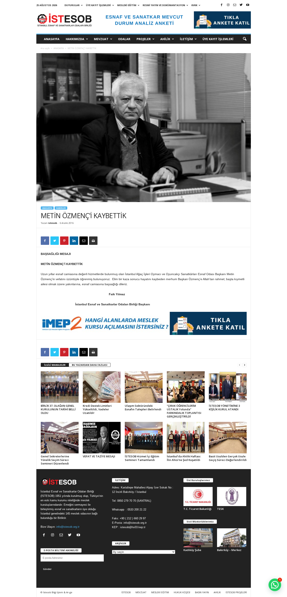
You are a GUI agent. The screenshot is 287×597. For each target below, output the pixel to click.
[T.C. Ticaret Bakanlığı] (198, 496)
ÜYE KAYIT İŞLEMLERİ (98, 5)
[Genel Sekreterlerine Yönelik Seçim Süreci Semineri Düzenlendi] (60, 437)
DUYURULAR (72, 5)
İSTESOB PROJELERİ (236, 592)
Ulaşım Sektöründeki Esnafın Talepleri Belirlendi (143, 407)
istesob (52, 222)
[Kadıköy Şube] (198, 537)
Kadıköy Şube (192, 550)
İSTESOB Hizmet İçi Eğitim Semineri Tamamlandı (142, 458)
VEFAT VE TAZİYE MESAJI (99, 456)
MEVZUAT (101, 39)
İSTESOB (126, 592)
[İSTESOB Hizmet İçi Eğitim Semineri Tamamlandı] (144, 437)
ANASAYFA (51, 39)
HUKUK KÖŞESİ (182, 592)
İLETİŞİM (186, 39)
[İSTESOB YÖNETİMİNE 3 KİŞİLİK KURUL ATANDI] (228, 387)
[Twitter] (241, 5)
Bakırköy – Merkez (229, 550)
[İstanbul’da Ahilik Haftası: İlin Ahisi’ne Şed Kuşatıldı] (186, 437)
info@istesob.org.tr (67, 526)
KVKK (194, 5)
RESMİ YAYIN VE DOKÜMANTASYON (164, 5)
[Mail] (234, 5)
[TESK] (231, 496)
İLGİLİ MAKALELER (55, 364)
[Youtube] (247, 5)
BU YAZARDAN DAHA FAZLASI (89, 364)
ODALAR (124, 39)
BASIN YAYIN (202, 592)
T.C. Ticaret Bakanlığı (197, 509)
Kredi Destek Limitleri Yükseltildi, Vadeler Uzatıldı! (97, 409)
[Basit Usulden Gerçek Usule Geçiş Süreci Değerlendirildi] (228, 437)
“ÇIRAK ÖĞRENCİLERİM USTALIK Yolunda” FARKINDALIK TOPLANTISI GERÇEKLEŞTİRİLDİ (184, 411)
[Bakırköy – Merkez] (231, 537)
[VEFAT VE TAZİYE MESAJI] (102, 437)
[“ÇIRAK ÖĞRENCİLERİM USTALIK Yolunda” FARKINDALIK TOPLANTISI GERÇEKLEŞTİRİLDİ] (186, 387)
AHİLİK (165, 39)
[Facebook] (221, 5)
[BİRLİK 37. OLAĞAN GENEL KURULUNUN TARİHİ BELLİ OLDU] (60, 387)
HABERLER (61, 208)
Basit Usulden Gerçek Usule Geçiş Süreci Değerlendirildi (228, 458)
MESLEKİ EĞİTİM (126, 5)
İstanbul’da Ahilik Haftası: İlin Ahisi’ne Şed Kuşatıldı (184, 458)
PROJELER (144, 39)
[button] (244, 39)
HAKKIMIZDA (75, 39)
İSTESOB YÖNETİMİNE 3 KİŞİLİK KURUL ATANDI (224, 407)
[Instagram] (228, 5)
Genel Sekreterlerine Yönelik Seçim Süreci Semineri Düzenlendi (55, 459)
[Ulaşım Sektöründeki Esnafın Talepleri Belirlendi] (144, 387)
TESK (220, 509)
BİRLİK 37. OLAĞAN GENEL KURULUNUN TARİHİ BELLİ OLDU (58, 409)
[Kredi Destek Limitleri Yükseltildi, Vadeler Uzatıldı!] (102, 387)
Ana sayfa (45, 48)
